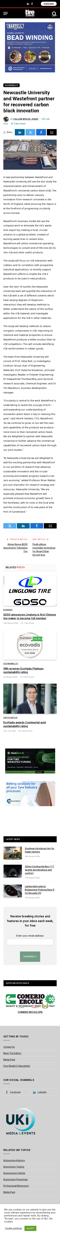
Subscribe (49, 3)
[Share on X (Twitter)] (30, 132)
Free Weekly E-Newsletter (16, 1066)
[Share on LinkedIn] (20, 132)
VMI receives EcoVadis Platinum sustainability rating (23, 670)
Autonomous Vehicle (14, 1173)
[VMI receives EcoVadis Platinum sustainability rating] (30, 645)
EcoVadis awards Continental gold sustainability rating (24, 724)
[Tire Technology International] (30, 13)
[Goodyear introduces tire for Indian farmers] (13, 853)
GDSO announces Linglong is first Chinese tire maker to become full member (29, 616)
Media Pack (9, 1059)
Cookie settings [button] (13, 1228)
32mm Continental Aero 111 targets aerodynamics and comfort (39, 870)
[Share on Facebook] (41, 132)
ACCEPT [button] (30, 1228)
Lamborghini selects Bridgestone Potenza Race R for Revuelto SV (39, 890)
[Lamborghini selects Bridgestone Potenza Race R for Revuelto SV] (13, 891)
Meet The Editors (12, 1053)
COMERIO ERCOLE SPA (30, 1012)
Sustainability (11, 85)
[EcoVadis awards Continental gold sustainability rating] (30, 699)
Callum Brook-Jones (25, 119)
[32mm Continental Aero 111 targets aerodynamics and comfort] (13, 871)
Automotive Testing (13, 1167)
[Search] (54, 13)
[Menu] (5, 13)
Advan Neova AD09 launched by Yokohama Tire (16, 548)
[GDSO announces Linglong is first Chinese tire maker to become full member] (30, 591)
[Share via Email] (52, 132)
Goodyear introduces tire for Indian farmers (39, 850)
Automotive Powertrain (15, 1179)
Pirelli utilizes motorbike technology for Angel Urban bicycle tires (44, 550)
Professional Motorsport (16, 1186)
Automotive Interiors (14, 1160)
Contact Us (9, 1047)
